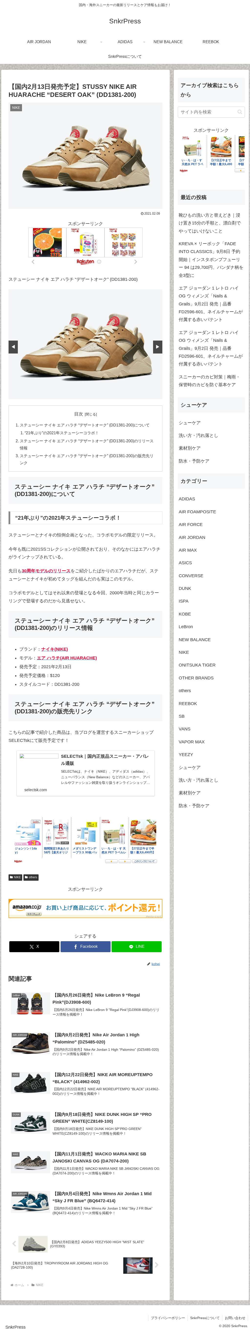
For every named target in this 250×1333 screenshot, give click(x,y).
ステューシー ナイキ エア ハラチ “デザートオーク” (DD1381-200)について (85, 425)
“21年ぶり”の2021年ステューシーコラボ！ (62, 433)
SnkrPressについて (205, 1318)
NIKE (17, 877)
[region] (85, 344)
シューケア (190, 422)
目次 (78, 414)
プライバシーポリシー (168, 1318)
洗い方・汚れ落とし (198, 435)
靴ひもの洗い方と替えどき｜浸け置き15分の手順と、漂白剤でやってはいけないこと (210, 223)
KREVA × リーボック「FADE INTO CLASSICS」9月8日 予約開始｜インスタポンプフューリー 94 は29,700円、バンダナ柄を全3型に (211, 259)
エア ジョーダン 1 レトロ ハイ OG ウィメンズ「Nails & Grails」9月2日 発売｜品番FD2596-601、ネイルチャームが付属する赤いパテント (211, 304)
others (33, 877)
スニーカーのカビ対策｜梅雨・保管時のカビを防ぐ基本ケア (209, 380)
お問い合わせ (235, 1318)
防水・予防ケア (194, 461)
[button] (240, 112)
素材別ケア (190, 448)
